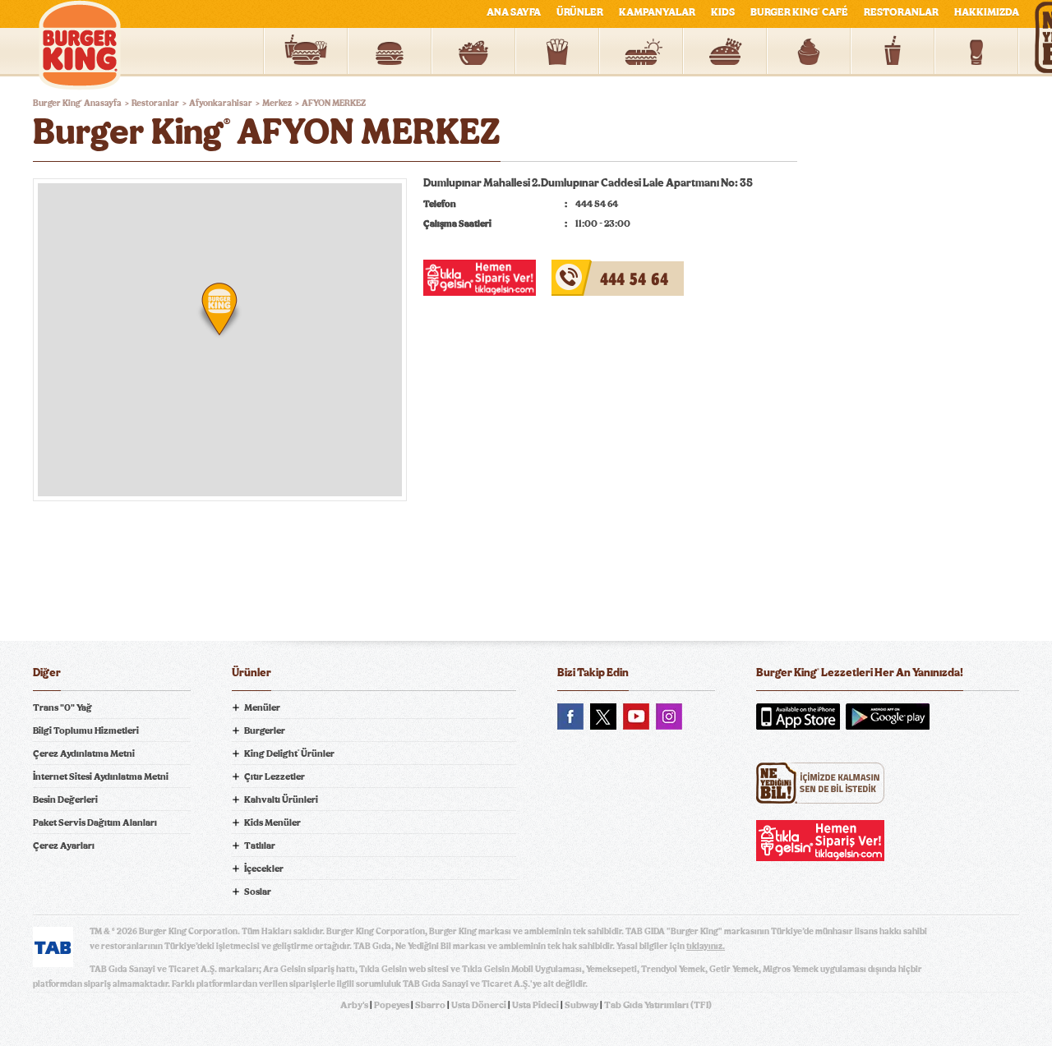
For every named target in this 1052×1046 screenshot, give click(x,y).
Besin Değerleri (65, 799)
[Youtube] (636, 716)
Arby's (354, 1005)
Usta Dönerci (478, 1005)
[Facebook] (570, 716)
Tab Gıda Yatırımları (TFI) (658, 1005)
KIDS (723, 12)
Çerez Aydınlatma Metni (84, 753)
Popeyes (391, 1005)
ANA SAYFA (514, 12)
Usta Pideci (535, 1005)
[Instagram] (669, 716)
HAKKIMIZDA (986, 12)
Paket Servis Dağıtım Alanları (95, 822)
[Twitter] (603, 716)
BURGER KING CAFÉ (799, 12)
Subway (581, 1005)
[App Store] (798, 716)
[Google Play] (888, 716)
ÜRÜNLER (579, 12)
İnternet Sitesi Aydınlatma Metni (100, 776)
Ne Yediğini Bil (820, 783)
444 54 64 (578, 269)
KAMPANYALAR (657, 12)
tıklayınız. (705, 946)
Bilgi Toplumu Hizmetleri (86, 730)
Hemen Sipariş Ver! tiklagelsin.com (820, 840)
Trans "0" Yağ (62, 707)
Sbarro (430, 1005)
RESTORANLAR (901, 12)
